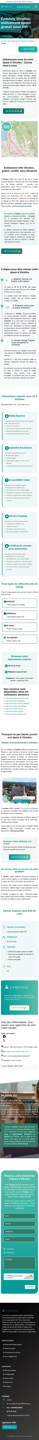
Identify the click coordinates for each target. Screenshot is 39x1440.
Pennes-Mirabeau (13, 96)
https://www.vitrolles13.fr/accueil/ (17, 1051)
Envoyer (30, 1287)
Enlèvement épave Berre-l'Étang (15, 706)
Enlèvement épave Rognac (14, 709)
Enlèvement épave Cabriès (14, 711)
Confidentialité (9, 1374)
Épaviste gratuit (10, 1348)
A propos (8, 1386)
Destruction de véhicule (12, 1352)
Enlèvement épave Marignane (15, 701)
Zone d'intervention (14, 41)
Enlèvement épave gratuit (13, 1344)
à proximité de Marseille (29, 808)
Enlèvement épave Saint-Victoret (16, 714)
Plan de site (9, 1382)
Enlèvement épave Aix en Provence (17, 698)
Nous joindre (9, 1378)
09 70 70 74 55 (24, 7)
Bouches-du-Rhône (28, 41)
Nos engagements (11, 1356)
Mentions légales (10, 1370)
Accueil (3, 41)
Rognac (33, 94)
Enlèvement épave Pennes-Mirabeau (17, 703)
